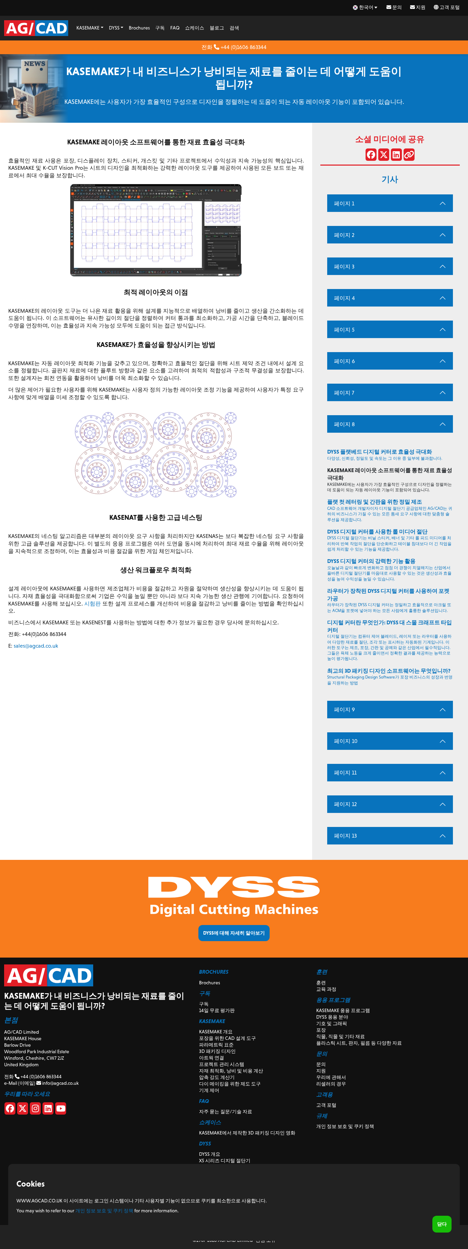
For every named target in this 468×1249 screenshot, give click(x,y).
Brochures (139, 28)
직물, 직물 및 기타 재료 (340, 1036)
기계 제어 (209, 1090)
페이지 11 (345, 773)
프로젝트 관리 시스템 (221, 1064)
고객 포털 (449, 7)
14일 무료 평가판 (217, 1010)
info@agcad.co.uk (59, 1083)
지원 (420, 7)
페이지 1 (344, 203)
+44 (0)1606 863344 (243, 47)
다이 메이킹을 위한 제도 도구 (230, 1083)
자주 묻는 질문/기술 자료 (225, 1111)
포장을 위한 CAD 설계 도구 (227, 1038)
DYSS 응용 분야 (332, 1017)
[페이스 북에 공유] (371, 156)
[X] (22, 1110)
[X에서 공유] (384, 156)
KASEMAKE (87, 28)
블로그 (217, 28)
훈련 (321, 982)
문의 (396, 7)
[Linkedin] (48, 1110)
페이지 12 (345, 804)
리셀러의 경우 (331, 1083)
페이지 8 (344, 424)
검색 (234, 28)
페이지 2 (344, 235)
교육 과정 (326, 989)
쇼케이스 (194, 28)
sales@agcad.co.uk (36, 646)
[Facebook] (10, 1110)
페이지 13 (345, 836)
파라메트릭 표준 (216, 1044)
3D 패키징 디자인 (217, 1051)
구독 (160, 28)
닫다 (442, 1224)
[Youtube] (60, 1110)
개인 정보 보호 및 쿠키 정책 (345, 1126)
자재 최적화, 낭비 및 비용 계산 (231, 1070)
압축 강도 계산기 (217, 1077)
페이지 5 (344, 330)
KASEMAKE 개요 (216, 1031)
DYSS (114, 28)
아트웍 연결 (211, 1057)
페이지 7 (344, 393)
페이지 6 (344, 361)
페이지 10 (345, 741)
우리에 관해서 (331, 1077)
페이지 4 (344, 298)
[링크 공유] (409, 156)
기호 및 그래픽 (331, 1023)
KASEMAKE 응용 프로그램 (343, 1010)
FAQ (175, 28)
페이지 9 (344, 709)
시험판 (92, 604)
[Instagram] (35, 1110)
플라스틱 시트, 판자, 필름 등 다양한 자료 (359, 1043)
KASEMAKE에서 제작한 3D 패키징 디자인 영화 (247, 1133)
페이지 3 (344, 266)
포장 (321, 1030)
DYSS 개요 (209, 1154)
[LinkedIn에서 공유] (396, 156)
